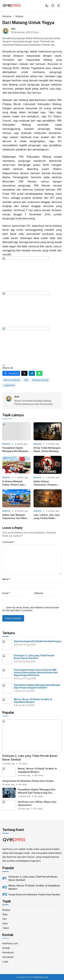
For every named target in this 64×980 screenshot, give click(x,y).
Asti (13, 29)
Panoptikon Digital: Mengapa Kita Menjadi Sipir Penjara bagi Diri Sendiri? (15, 449)
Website (38, 593)
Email (6, 593)
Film (4, 918)
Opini (5, 923)
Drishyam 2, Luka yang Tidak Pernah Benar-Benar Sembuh (34, 656)
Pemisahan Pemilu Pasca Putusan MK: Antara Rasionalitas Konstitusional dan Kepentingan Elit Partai (36, 672)
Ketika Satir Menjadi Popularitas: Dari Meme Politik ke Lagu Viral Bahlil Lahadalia (15, 516)
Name (6, 579)
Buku (5, 914)
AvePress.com (10, 943)
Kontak (6, 947)
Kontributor (8, 952)
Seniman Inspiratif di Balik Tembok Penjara (38, 641)
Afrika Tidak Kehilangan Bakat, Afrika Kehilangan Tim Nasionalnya (47, 449)
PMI (26, 380)
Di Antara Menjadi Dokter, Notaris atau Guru (13, 483)
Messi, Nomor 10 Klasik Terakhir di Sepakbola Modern (33, 700)
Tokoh (5, 927)
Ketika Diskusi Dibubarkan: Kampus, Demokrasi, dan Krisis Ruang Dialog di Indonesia (46, 483)
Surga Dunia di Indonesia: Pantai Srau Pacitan (28, 780)
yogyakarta (9, 385)
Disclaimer (8, 957)
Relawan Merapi (40, 380)
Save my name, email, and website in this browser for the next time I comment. (30, 609)
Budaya (6, 444)
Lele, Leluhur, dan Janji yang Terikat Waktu (47, 516)
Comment (8, 542)
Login (5, 961)
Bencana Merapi (12, 380)
